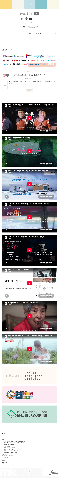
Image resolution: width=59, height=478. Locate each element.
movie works (22, 33)
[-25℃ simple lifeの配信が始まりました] (29, 61)
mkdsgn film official (29, 20)
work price (32, 37)
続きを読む (29, 90)
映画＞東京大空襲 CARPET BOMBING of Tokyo (14, 441)
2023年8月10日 (29, 78)
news (24, 37)
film (12, 33)
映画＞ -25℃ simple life (9, 444)
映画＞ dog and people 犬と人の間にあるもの (14, 442)
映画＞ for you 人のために (9, 447)
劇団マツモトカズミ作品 (35, 33)
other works (48, 33)
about (6, 33)
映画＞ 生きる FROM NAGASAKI (11, 446)
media (18, 37)
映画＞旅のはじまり (8, 449)
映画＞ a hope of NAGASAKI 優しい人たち (13, 451)
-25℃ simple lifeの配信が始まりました (29, 74)
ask (40, 37)
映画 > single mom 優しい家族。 (11, 452)
